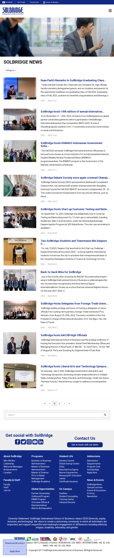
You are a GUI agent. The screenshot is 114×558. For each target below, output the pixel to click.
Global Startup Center (69, 463)
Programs (37, 456)
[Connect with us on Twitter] (23, 441)
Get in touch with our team (85, 444)
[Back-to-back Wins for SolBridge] (20, 283)
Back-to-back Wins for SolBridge (61, 272)
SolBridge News (57, 31)
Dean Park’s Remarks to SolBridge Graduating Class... (73, 80)
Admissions (93, 456)
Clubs (61, 466)
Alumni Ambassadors (41, 508)
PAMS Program (38, 499)
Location (8, 472)
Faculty (7, 484)
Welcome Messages (13, 466)
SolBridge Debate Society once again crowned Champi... (75, 177)
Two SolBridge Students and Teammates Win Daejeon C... (74, 242)
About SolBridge (13, 456)
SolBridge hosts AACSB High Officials (64, 335)
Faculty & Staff (12, 480)
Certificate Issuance (68, 481)
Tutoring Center (66, 499)
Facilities (63, 493)
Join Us (7, 490)
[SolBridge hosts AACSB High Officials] (20, 346)
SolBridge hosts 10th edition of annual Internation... (72, 111)
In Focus (57, 45)
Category (10, 70)
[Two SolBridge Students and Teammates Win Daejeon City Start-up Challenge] (20, 252)
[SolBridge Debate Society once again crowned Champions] (20, 189)
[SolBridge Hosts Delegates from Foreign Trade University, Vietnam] (20, 315)
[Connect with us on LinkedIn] (40, 441)
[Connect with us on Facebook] (17, 441)
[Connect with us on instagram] (29, 441)
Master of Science (40, 472)
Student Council (66, 460)
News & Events (95, 480)
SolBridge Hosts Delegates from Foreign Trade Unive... (74, 303)
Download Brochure (15, 543)
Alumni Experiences (68, 472)
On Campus (65, 489)
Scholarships (93, 469)
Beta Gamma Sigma (68, 469)
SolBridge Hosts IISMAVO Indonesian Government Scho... (71, 144)
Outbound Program (40, 496)
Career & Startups (51, 2)
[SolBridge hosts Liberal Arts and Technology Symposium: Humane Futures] (20, 377)
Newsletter (57, 50)
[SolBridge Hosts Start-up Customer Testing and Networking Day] (20, 220)
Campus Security (67, 502)
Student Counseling (68, 496)
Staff (6, 487)
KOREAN (9, 2)
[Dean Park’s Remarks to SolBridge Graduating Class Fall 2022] (20, 91)
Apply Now (15, 551)
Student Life (66, 456)
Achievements (10, 469)
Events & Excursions (57, 41)
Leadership (9, 463)
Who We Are (9, 460)
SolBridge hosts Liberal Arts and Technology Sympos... (74, 366)
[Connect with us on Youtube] (35, 441)
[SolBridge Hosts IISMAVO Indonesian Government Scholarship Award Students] (20, 154)
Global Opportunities (42, 489)
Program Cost (93, 466)
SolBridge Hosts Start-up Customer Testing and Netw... (75, 209)
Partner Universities (40, 493)
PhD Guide (21, 2)
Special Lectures (57, 36)
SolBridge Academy (40, 481)
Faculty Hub (34, 2)
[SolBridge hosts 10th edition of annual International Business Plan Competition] (20, 123)
